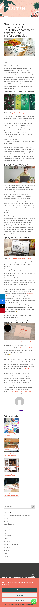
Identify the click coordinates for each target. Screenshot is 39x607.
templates (7, 550)
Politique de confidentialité (25, 604)
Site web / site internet (11, 544)
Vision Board (8, 556)
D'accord (19, 590)
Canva (6, 521)
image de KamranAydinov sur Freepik (20, 342)
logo (5, 533)
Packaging (7, 541)
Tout (5, 553)
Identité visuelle (9, 524)
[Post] (2, 306)
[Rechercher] (33, 507)
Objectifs (7, 539)
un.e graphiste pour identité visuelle (22, 391)
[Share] (2, 296)
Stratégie (7, 547)
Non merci (19, 595)
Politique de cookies (11, 604)
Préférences (20, 600)
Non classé (7, 536)
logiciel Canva (8, 530)
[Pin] (2, 310)
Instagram (7, 527)
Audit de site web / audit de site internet (17, 515)
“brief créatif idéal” (26, 348)
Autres (6, 518)
